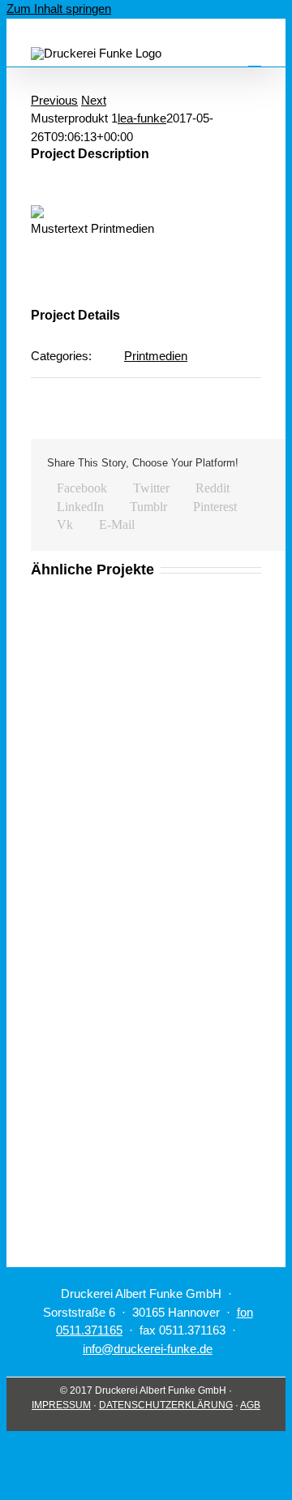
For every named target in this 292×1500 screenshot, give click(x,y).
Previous (54, 100)
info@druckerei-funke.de (148, 1349)
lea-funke (142, 118)
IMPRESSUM (61, 1405)
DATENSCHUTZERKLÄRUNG (166, 1405)
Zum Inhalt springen (58, 8)
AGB (250, 1405)
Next (93, 100)
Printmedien (155, 356)
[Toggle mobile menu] (254, 58)
